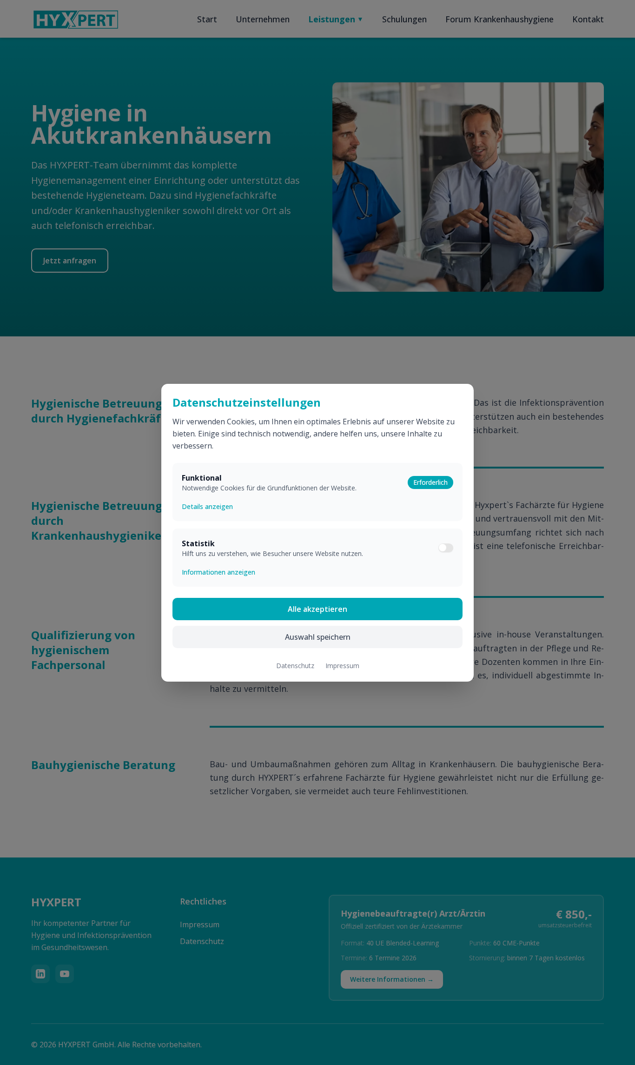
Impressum (342, 665)
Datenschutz (295, 665)
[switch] (445, 547)
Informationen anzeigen (218, 572)
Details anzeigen (207, 506)
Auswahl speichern (318, 637)
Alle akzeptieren (317, 609)
